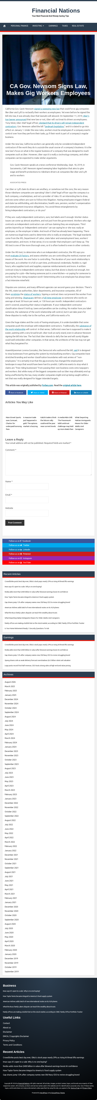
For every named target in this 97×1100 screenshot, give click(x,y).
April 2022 (9, 837)
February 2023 (11, 794)
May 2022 (9, 833)
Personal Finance (19, 26)
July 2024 (9, 721)
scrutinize (15, 294)
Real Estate (78, 26)
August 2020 (10, 924)
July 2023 (9, 773)
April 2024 (9, 734)
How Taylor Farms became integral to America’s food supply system (32, 1070)
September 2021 (12, 868)
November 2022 (11, 807)
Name (9, 481)
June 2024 (9, 725)
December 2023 (11, 751)
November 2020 (11, 911)
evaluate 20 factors (20, 255)
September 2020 (12, 920)
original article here (72, 385)
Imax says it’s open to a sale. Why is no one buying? (25, 1062)
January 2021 (10, 902)
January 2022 (10, 850)
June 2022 (9, 829)
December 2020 (11, 907)
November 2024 (11, 704)
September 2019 (12, 971)
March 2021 (10, 894)
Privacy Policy (9, 1040)
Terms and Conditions (12, 1045)
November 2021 (11, 859)
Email (8, 495)
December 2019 (11, 958)
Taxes (65, 26)
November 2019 (11, 963)
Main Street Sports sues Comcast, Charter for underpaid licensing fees (14, 423)
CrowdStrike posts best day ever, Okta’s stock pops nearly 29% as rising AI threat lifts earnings (43, 1057)
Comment (10, 450)
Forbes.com (47, 385)
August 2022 (10, 820)
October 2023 (10, 760)
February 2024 (11, 742)
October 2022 (10, 812)
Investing (37, 26)
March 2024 (10, 738)
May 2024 (9, 730)
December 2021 (11, 855)
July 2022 (9, 824)
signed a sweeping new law (47, 109)
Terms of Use (75, 1088)
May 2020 (9, 937)
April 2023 (9, 786)
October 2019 (10, 967)
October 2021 (10, 863)
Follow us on (20, 541)
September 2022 (12, 816)
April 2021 (9, 889)
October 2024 (10, 708)
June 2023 (9, 777)
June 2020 (9, 933)
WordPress (43, 1093)
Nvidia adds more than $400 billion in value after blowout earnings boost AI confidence (40, 1066)
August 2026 (10, 682)
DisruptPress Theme (58, 1093)
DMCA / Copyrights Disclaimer (16, 1036)
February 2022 (11, 846)
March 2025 (10, 686)
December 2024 (11, 699)
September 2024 (12, 712)
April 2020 (9, 941)
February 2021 (11, 898)
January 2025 (10, 695)
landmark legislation (54, 126)
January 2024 (10, 747)
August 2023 (10, 768)
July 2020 (9, 928)
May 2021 (9, 885)
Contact (6, 1023)
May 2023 (9, 781)
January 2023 (10, 799)
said (75, 350)
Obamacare (28, 298)
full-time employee (52, 298)
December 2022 (11, 803)
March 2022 (10, 842)
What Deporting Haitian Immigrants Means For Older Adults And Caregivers (83, 423)
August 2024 (10, 717)
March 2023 (10, 790)
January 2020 (10, 954)
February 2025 (11, 691)
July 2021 (9, 876)
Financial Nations (56, 10)
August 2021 (10, 872)
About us (7, 1028)
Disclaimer (7, 1032)
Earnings (53, 26)
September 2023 (12, 764)
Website (9, 508)
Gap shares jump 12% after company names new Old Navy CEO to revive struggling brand (41, 1075)
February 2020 (11, 950)
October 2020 (10, 915)
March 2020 (10, 945)
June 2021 (9, 881)
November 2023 (11, 755)
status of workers (32, 294)
